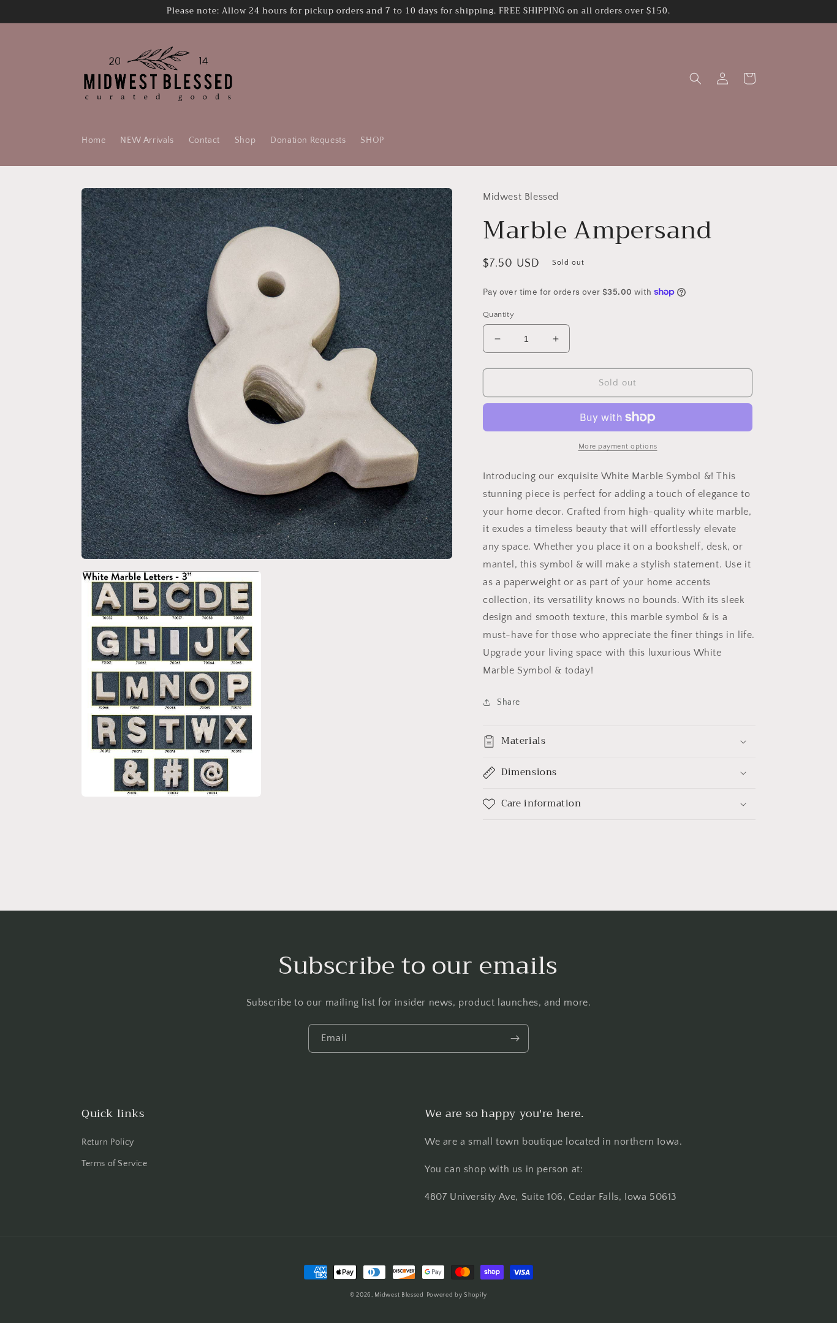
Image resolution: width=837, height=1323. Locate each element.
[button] (695, 78)
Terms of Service (114, 1164)
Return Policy (107, 1142)
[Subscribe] (514, 1038)
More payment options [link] (617, 446)
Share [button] (508, 702)
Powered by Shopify (457, 1295)
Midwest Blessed (399, 1295)
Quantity (498, 314)
